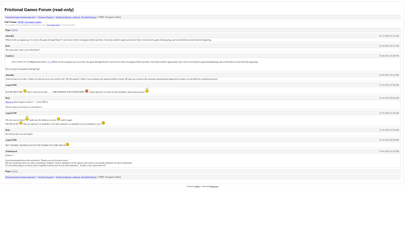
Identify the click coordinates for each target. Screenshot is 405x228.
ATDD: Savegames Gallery (30, 22)
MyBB (197, 186)
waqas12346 (11, 85)
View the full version (53, 25)
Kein (8, 46)
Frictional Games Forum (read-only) (39, 9)
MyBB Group (213, 186)
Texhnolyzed (11, 151)
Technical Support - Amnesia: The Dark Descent (76, 17)
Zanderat (10, 56)
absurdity (10, 36)
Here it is (9, 102)
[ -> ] (50, 62)
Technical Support (46, 17)
